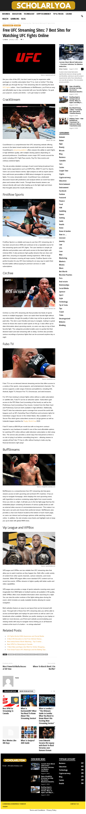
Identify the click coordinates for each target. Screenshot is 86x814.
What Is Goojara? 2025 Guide (28, 741)
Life (60, 248)
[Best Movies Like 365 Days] (11, 732)
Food (61, 204)
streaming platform (20, 150)
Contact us (74, 804)
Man (60, 254)
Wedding (62, 325)
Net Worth (63, 271)
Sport (61, 295)
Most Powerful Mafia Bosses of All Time (14, 667)
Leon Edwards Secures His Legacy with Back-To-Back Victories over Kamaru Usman (46, 745)
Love (61, 251)
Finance (62, 201)
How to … (63, 234)
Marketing (63, 258)
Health (5, 18)
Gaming (62, 217)
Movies (61, 265)
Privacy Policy (51, 810)
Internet (17, 25)
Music (61, 268)
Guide (61, 221)
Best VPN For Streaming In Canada (8, 711)
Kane (6, 39)
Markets (62, 261)
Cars (60, 164)
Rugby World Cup (30, 421)
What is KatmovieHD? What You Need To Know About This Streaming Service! (29, 713)
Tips (60, 308)
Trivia (61, 315)
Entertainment (12, 23)
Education (17, 13)
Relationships (64, 285)
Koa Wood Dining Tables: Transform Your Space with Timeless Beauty (75, 110)
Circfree (11, 654)
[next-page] (54, 691)
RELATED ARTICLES (10, 691)
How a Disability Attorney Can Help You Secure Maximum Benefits (75, 89)
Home (4, 23)
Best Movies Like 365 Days (9, 741)
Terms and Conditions (37, 810)
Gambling (15, 18)
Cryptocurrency (44, 13)
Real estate (63, 281)
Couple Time (63, 170)
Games (61, 214)
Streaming (40, 654)
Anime (61, 140)
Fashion (62, 194)
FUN (60, 207)
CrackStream (19, 654)
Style (61, 298)
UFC (46, 654)
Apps (61, 144)
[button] (82, 16)
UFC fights (6, 87)
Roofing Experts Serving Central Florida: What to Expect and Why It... (76, 99)
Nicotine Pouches (65, 275)
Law (60, 244)
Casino (69, 13)
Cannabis (62, 160)
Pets (60, 278)
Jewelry (62, 241)
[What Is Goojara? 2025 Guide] (29, 732)
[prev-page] (51, 691)
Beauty (61, 147)
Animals (62, 137)
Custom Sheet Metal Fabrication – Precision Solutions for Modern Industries (71, 64)
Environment (64, 187)
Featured (62, 197)
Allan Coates (63, 69)
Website (62, 322)
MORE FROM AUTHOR (26, 691)
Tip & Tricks (58, 13)
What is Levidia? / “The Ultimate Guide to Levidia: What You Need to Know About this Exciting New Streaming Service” (47, 716)
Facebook (62, 191)
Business (6, 13)
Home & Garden (65, 231)
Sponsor (62, 291)
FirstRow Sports (30, 654)
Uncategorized (64, 318)
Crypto (61, 174)
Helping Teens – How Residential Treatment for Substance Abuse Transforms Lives (76, 122)
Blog (23, 18)
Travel (61, 312)
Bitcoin (61, 150)
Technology (29, 13)
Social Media (64, 288)
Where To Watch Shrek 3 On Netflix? (44, 667)
